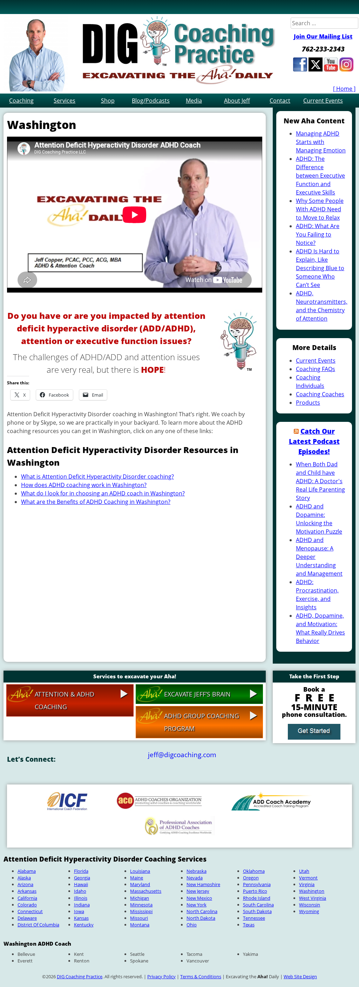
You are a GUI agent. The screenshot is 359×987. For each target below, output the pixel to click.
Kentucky (84, 924)
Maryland (140, 884)
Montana (139, 924)
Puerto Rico (255, 891)
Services (64, 100)
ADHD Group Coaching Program (201, 722)
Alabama (27, 871)
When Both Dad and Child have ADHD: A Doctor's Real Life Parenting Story (320, 481)
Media (194, 100)
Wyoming (309, 911)
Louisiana (140, 871)
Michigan (139, 898)
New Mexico (199, 898)
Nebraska (196, 871)
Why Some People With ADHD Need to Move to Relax (320, 209)
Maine (136, 878)
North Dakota (201, 918)
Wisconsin (309, 905)
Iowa (79, 911)
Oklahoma (254, 871)
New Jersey (198, 891)
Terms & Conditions (200, 976)
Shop (108, 100)
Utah (304, 871)
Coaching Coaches (320, 394)
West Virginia (312, 898)
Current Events (323, 100)
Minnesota (141, 905)
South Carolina (258, 905)
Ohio (192, 924)
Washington (311, 891)
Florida (81, 871)
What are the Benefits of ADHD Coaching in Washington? (95, 502)
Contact (280, 100)
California (27, 898)
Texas (249, 924)
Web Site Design (300, 976)
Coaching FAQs (315, 369)
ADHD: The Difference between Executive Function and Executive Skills (320, 175)
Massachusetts (145, 891)
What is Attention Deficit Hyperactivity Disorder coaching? (97, 476)
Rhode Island (256, 898)
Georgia (82, 878)
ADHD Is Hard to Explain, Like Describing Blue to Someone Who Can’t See (320, 268)
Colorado (27, 905)
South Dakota (257, 911)
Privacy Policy (161, 976)
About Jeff (237, 100)
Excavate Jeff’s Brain (197, 694)
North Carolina (202, 911)
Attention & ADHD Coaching (64, 700)
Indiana (82, 905)
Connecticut (30, 911)
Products (308, 402)
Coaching (21, 100)
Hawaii (81, 884)
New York (196, 905)
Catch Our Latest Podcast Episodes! (314, 441)
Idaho (80, 891)
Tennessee (254, 918)
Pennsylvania (257, 884)
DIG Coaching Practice (79, 976)
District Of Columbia (38, 924)
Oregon (251, 878)
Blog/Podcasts (151, 100)
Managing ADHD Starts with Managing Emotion (321, 142)
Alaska (24, 878)
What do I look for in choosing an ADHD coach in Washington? (103, 493)
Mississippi (141, 911)
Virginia (306, 884)
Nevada (195, 878)
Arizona (25, 884)
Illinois (80, 898)
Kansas (81, 918)
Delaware (27, 918)
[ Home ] (344, 88)
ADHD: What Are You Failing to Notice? (317, 234)
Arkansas (27, 891)
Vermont (308, 878)
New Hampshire (203, 884)
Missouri (139, 918)
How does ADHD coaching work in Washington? (84, 485)
